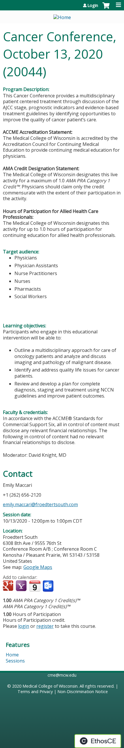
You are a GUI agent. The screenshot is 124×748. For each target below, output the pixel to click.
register (45, 626)
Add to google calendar (9, 586)
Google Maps (37, 567)
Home (12, 655)
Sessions (15, 661)
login (23, 626)
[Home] (62, 15)
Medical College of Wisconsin (50, 686)
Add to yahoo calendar (22, 586)
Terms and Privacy (35, 691)
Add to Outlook (49, 586)
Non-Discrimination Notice (82, 691)
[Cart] (106, 8)
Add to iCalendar (35, 586)
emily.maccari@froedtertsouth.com (40, 504)
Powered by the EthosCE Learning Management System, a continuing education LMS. (97, 741)
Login (92, 5)
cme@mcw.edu (62, 675)
